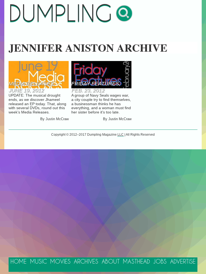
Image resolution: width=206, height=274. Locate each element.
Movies (60, 262)
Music (38, 262)
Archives (86, 262)
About (111, 262)
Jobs (160, 262)
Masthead (136, 262)
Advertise (183, 262)
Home (18, 262)
